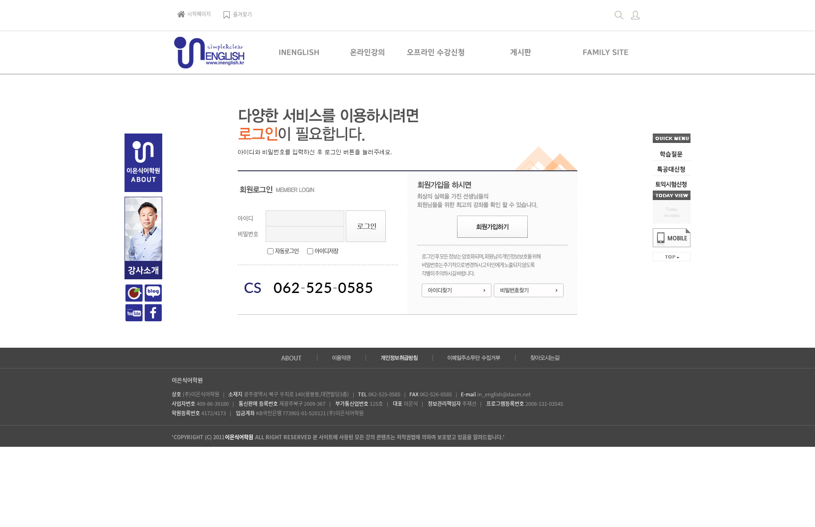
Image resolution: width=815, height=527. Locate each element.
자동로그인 (287, 251)
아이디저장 (326, 251)
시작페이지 (199, 14)
